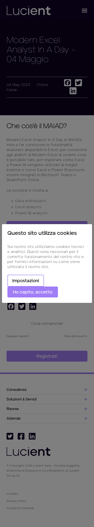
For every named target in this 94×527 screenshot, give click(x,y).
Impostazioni (25, 280)
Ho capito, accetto (32, 292)
